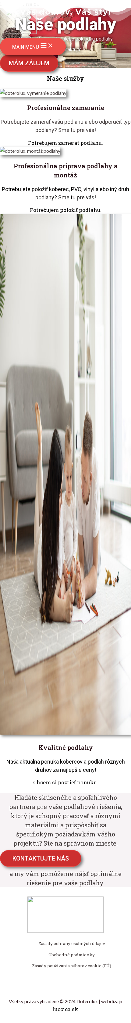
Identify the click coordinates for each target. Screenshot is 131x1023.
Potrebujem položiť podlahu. (65, 209)
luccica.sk (65, 1009)
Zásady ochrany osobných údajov (71, 943)
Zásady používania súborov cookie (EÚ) (71, 965)
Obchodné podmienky (71, 954)
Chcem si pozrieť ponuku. (65, 782)
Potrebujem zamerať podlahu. (65, 142)
